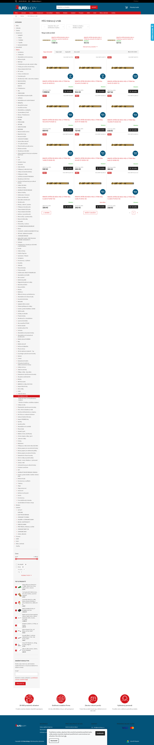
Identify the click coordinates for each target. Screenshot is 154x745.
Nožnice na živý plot (23, 493)
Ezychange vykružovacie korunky (27, 354)
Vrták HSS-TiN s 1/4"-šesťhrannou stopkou (27, 399)
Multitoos (20, 292)
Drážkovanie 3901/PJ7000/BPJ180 (27, 273)
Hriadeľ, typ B (21, 431)
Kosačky (20, 263)
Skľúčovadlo (21, 311)
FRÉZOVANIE (21, 122)
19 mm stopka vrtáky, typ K (25, 436)
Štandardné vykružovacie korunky (27, 407)
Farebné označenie (23, 467)
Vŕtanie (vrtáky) (22, 188)
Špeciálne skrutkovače (24, 200)
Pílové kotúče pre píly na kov (25, 146)
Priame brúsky (22, 316)
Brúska (19, 289)
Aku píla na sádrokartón (24, 377)
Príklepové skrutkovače (24, 207)
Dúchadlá (20, 221)
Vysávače (20, 164)
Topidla (20, 43)
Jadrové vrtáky (22, 439)
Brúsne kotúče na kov (23, 132)
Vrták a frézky (21, 251)
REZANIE (20, 117)
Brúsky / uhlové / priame (24, 205)
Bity (19, 342)
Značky (18, 546)
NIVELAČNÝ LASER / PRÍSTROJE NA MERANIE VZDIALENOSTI (27, 239)
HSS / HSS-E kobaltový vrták (25, 410)
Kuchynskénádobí (22, 45)
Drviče (19, 495)
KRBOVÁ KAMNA (22, 524)
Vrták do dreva (22, 394)
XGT (19, 470)
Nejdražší (67, 52)
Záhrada (20, 265)
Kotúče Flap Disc (22, 253)
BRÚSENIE (20, 129)
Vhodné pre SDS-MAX (23, 151)
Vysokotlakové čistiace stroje (26, 503)
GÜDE (17, 539)
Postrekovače (21, 76)
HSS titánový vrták (23, 396)
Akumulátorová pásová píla (25, 95)
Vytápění (20, 35)
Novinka (21, 569)
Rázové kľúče (21, 287)
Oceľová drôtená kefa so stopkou (27, 412)
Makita (18, 50)
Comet (19, 358)
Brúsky (19, 379)
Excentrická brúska (23, 299)
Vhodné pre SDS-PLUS (23, 179)
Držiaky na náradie (23, 314)
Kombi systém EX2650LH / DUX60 (26, 309)
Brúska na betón (22, 149)
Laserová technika (23, 321)
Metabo (18, 505)
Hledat (94, 7)
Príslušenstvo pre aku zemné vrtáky (27, 64)
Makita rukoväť (22, 344)
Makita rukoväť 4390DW (24, 339)
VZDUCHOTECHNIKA (23, 139)
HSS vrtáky (21, 389)
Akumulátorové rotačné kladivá (26, 100)
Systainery (21, 52)
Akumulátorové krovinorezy (25, 57)
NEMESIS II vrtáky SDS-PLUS (25, 384)
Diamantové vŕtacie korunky (25, 455)
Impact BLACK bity (23, 386)
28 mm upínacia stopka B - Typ (26, 351)
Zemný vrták (21, 463)
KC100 (19, 248)
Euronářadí (19, 47)
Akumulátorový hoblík (23, 275)
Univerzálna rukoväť (23, 141)
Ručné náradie (21, 326)
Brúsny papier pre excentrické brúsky (28, 448)
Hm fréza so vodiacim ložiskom (26, 414)
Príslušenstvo (21, 88)
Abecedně (77, 52)
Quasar (20, 356)
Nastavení (54, 741)
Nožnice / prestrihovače (24, 214)
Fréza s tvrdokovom (23, 74)
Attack (20, 38)
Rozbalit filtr (25, 575)
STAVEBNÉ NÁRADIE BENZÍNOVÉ (26, 226)
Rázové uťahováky (23, 219)
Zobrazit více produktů (89, 46)
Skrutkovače (21, 202)
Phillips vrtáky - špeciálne (24, 372)
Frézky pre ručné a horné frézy (26, 67)
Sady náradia (21, 167)
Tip (20, 572)
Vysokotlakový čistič (23, 112)
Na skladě (22, 564)
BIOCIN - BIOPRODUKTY (24, 522)
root (19, 160)
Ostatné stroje (22, 162)
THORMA (20, 40)
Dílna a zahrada (20, 544)
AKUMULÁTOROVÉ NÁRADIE (25, 190)
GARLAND (20, 512)
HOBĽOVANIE (21, 93)
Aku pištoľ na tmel (22, 105)
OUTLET (20, 510)
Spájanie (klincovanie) (23, 304)
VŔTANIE (20, 124)
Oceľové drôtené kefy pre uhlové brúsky (27, 182)
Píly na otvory (21, 349)
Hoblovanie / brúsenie (24, 195)
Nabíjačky (20, 103)
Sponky (20, 422)
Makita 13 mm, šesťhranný (25, 434)
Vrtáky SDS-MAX (22, 185)
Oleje (19, 486)
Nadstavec (21, 443)
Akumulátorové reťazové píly (25, 297)
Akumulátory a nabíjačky (24, 110)
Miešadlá (20, 302)
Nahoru (47, 212)
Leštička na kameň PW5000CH (26, 176)
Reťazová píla (21, 59)
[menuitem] (16, 13)
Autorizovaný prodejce (71, 727)
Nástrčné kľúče (22, 81)
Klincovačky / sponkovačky (25, 217)
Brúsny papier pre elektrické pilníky (27, 451)
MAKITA (20, 86)
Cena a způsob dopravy (46, 727)
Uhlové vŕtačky (22, 192)
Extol (17, 541)
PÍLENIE (20, 120)
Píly (19, 157)
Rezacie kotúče (22, 136)
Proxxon (18, 536)
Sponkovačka (21, 424)
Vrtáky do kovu (22, 367)
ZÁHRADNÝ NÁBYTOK (23, 529)
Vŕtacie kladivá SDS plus (24, 209)
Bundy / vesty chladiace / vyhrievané (27, 460)
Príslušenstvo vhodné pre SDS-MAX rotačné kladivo (27, 245)
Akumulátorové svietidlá (24, 426)
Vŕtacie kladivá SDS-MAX (24, 212)
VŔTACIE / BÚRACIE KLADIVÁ (25, 233)
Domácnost (19, 33)
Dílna (17, 26)
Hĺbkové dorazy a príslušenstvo (26, 294)
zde (65, 736)
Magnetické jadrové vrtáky (25, 282)
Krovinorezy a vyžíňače (24, 481)
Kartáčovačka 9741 (23, 328)
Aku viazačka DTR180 (23, 323)
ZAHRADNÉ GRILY (22, 532)
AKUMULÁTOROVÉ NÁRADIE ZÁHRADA (27, 472)
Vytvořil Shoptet (134, 741)
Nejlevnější (59, 52)
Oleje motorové (22, 488)
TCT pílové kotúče (23, 144)
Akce (20, 567)
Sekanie (20, 242)
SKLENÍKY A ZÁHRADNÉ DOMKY (26, 520)
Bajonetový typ (22, 134)
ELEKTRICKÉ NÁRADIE (23, 515)
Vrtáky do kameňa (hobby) (25, 172)
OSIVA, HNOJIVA (22, 534)
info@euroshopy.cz (99, 727)
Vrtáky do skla (21, 405)
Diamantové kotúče (23, 361)
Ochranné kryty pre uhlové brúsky (27, 465)
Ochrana (20, 330)
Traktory (20, 483)
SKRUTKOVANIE (22, 127)
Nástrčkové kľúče (22, 285)
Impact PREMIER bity (23, 419)
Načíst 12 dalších (90, 212)
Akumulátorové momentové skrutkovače (25, 336)
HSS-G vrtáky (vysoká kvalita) (25, 458)
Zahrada (18, 28)
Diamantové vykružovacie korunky (27, 374)
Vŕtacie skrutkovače (23, 197)
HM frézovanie (22, 382)
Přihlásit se (20, 683)
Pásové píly (21, 429)
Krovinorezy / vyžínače (24, 261)
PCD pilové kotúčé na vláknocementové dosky (24, 364)
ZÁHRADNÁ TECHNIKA (23, 517)
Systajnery (21, 258)
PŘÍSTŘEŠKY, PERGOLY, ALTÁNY (26, 527)
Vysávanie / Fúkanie (23, 256)
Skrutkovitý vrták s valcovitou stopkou (28, 79)
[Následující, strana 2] (133, 212)
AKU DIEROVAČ (22, 83)
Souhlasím (100, 733)
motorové (20, 491)
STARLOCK (21, 55)
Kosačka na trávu (22, 108)
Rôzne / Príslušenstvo (24, 115)
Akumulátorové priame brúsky (26, 333)
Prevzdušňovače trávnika (24, 500)
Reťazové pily (21, 479)
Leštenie (20, 98)
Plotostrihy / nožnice (23, 224)
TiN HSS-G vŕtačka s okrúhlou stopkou (28, 402)
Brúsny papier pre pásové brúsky (27, 453)
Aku (19, 91)
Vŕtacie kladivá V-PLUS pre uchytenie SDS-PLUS (27, 154)
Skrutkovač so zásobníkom (25, 318)
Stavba (18, 30)
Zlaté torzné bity (22, 370)
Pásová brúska (22, 268)
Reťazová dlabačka (23, 346)
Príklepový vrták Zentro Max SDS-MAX (28, 446)
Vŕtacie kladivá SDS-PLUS (24, 69)
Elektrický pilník (22, 280)
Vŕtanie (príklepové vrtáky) (25, 306)
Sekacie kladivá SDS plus (24, 417)
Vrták (19, 391)
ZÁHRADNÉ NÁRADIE (23, 236)
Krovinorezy (21, 498)
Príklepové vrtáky (22, 174)
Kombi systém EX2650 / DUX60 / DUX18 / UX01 (28, 475)
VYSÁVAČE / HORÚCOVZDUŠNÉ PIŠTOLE (28, 231)
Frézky (19, 441)
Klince (19, 229)
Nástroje (20, 62)
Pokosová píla (21, 270)
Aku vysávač (21, 277)
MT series (20, 71)
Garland (18, 507)
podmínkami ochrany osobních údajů (26, 679)
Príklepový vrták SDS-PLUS (25, 169)
